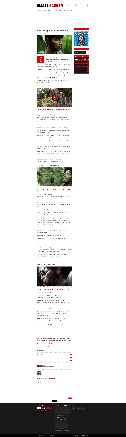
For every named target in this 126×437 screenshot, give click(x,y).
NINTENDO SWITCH (59, 421)
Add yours (52, 378)
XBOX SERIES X (66, 430)
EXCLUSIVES (63, 411)
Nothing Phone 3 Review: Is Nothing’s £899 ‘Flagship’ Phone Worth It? (81, 62)
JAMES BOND (58, 415)
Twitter (47, 340)
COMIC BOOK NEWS (65, 408)
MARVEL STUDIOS (64, 415)
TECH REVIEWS (58, 426)
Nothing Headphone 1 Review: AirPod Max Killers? (81, 59)
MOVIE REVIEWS (47, 366)
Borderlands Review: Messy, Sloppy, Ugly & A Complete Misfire (81, 70)
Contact (86, 1)
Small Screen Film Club (48, 343)
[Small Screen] (50, 5)
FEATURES (73, 10)
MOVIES (40, 10)
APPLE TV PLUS (58, 408)
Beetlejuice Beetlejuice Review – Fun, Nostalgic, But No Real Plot (81, 65)
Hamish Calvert (40, 32)
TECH (49, 10)
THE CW (63, 426)
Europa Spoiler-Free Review (52, 30)
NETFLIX (61, 419)
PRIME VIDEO (65, 421)
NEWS (60, 10)
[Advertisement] (63, 20)
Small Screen (43, 365)
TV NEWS (57, 428)
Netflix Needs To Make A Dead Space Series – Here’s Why (56, 289)
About (80, 1)
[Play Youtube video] (54, 97)
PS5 (56, 423)
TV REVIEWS (62, 428)
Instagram (52, 340)
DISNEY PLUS (58, 411)
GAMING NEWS (62, 413)
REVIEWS (66, 10)
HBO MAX (68, 413)
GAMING (55, 10)
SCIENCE (64, 423)
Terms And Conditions (84, 435)
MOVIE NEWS (58, 417)
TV (45, 10)
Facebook (42, 340)
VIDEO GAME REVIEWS (59, 430)
